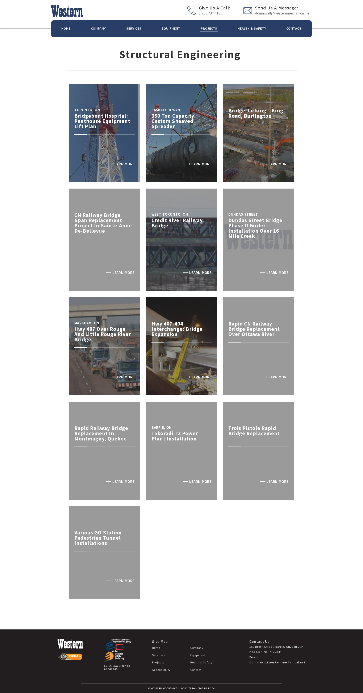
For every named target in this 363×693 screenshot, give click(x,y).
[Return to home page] (67, 11)
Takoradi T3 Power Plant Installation (174, 436)
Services (133, 28)
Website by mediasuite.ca (198, 688)
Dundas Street (243, 214)
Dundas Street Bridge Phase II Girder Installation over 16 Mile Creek (255, 228)
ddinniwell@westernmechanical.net (283, 13)
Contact (293, 28)
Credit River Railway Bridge (177, 223)
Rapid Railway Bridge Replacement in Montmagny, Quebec (101, 433)
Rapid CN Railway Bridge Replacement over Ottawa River (254, 328)
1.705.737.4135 (210, 13)
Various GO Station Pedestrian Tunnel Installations (98, 537)
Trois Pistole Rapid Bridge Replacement (254, 431)
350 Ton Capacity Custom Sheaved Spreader (172, 121)
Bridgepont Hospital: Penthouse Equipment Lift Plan (102, 121)
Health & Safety (252, 28)
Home (66, 28)
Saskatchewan (165, 109)
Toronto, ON (87, 109)
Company (98, 28)
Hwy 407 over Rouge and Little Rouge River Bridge (102, 334)
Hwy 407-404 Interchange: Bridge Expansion (177, 328)
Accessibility (161, 670)
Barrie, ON (161, 427)
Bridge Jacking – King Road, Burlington (255, 113)
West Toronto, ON (169, 214)
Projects (209, 28)
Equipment (171, 28)
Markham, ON (86, 322)
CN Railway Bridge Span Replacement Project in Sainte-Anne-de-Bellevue (104, 223)
